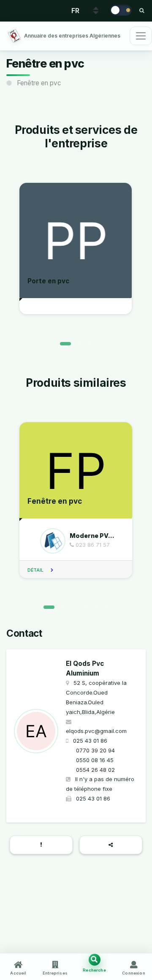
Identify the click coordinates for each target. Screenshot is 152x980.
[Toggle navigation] (141, 36)
